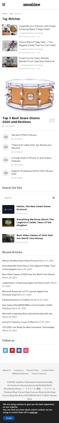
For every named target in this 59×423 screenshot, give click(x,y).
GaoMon (20, 382)
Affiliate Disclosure (20, 373)
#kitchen (17, 13)
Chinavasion (30, 382)
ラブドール (49, 388)
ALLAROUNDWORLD (31, 395)
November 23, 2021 (28, 53)
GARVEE (11, 382)
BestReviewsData (12, 388)
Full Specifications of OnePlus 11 (17, 299)
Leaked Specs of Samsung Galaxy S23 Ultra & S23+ (26, 283)
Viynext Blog (24, 392)
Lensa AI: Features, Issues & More (18, 322)
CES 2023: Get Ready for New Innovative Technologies (28, 327)
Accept (9, 418)
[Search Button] (54, 198)
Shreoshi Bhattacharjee (32, 33)
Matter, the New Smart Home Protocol (20, 260)
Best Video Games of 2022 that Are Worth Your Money (35, 237)
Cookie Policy (48, 370)
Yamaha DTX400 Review (24, 135)
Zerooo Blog (8, 395)
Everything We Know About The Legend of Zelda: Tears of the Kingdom (35, 222)
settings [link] (33, 412)
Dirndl (17, 395)
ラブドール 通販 (33, 388)
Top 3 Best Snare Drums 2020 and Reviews (21, 120)
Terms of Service (38, 373)
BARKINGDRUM (44, 385)
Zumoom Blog (36, 392)
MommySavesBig (44, 382)
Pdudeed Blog (10, 392)
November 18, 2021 (28, 68)
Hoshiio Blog (49, 392)
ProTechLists (13, 385)
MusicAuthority (28, 385)
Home (4, 13)
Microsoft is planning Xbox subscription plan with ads (27, 313)
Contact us (18, 370)
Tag (11, 13)
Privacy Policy (32, 370)
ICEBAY (45, 395)
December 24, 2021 (27, 36)
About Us (7, 370)
